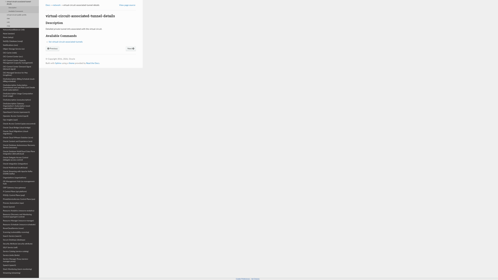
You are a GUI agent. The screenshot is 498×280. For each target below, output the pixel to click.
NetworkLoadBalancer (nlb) (14, 30)
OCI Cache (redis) (10, 53)
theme (71, 63)
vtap (8, 26)
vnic (8, 22)
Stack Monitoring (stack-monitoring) (17, 269)
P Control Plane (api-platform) (15, 191)
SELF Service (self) (10, 247)
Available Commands (16, 11)
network (57, 5)
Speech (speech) (9, 265)
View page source (127, 5)
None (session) (9, 34)
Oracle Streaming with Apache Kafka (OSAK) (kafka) (17, 172)
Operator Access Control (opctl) (15, 116)
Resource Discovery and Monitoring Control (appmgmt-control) (17, 216)
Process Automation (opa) (13, 203)
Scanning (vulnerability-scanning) (16, 232)
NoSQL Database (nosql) (13, 41)
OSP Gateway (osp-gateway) (14, 188)
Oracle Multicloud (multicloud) (15, 168)
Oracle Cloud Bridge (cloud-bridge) (16, 128)
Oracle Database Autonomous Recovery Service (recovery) (19, 146)
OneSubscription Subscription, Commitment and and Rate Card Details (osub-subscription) (19, 87)
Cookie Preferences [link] (243, 279)
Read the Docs (92, 63)
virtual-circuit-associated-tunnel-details (19, 3)
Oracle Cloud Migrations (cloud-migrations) (16, 132)
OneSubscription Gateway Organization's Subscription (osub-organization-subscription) (17, 106)
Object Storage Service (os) (14, 49)
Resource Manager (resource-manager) (18, 221)
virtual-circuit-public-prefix (16, 15)
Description (12, 7)
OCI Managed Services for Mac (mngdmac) (15, 74)
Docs (48, 5)
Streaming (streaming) (11, 273)
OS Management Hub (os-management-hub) (19, 182)
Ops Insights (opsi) (10, 120)
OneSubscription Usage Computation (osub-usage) (18, 95)
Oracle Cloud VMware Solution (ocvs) (18, 138)
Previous (53, 49)
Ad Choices (255, 279)
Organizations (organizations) (14, 178)
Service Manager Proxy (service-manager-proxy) (15, 260)
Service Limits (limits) (11, 255)
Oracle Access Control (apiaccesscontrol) (19, 124)
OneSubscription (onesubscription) (17, 100)
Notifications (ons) (10, 45)
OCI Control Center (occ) (13, 57)
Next (129, 49)
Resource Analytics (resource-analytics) (18, 211)
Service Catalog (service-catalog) (16, 251)
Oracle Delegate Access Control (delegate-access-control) (15, 159)
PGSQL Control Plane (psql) (14, 195)
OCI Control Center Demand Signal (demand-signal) (17, 68)
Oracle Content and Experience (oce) (17, 141)
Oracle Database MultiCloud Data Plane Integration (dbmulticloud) (19, 152)
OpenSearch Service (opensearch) (16, 112)
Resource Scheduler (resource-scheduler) (19, 225)
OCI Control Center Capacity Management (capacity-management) (18, 62)
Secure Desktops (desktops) (14, 240)
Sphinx (58, 63)
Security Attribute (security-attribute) (17, 244)
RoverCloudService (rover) (13, 228)
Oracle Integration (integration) (15, 164)
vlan (8, 18)
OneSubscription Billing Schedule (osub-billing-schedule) (19, 80)
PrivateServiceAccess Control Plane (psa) (19, 199)
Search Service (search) (12, 236)
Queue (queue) (9, 207)
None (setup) (8, 37)
